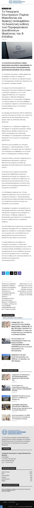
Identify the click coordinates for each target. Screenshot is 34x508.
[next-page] (6, 365)
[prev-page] (3, 365)
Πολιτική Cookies (6, 491)
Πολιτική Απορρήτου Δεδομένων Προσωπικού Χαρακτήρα (16, 489)
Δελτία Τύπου (10, 6)
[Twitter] (7, 273)
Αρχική (3, 6)
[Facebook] (3, 273)
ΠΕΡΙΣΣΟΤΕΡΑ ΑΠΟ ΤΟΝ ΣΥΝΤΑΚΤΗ (12, 318)
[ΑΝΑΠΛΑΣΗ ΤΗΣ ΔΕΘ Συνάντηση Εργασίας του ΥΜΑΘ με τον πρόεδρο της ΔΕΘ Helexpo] (6, 357)
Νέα (10, 8)
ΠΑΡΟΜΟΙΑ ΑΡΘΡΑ (8, 315)
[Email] (11, 273)
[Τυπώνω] (15, 273)
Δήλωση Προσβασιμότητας (8, 490)
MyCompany (29, 506)
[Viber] (19, 273)
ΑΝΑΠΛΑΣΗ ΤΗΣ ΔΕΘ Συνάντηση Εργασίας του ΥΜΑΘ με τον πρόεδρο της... (21, 397)
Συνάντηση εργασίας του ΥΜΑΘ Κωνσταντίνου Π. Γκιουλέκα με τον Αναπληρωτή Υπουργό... (21, 417)
